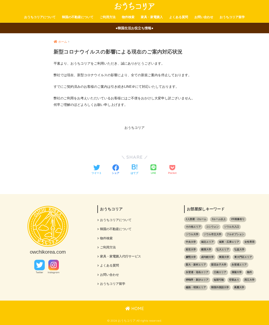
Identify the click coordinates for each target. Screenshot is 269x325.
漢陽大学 (237, 272)
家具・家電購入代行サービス (120, 256)
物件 (249, 272)
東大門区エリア (243, 257)
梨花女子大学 (218, 264)
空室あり (234, 279)
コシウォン (212, 226)
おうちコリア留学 (232, 17)
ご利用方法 (108, 17)
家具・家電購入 (152, 17)
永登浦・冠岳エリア (197, 272)
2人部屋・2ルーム (196, 219)
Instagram (53, 272)
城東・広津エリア (229, 241)
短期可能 (219, 279)
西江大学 (249, 279)
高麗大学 (239, 287)
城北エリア (207, 241)
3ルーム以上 (219, 219)
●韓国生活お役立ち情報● (134, 28)
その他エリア (193, 226)
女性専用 (249, 241)
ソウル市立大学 (212, 234)
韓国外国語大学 (220, 287)
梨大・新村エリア (196, 264)
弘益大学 (239, 249)
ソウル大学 (192, 234)
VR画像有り (238, 219)
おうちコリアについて (40, 17)
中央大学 (191, 241)
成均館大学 (207, 257)
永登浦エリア (239, 264)
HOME (137, 308)
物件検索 (128, 17)
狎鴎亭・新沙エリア (197, 279)
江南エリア (220, 272)
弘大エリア (222, 249)
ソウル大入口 (231, 226)
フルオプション (235, 234)
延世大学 (191, 249)
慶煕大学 (191, 257)
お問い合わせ (203, 17)
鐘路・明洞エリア (196, 287)
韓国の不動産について (78, 17)
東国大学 (224, 257)
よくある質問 (178, 17)
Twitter (39, 272)
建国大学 (206, 249)
